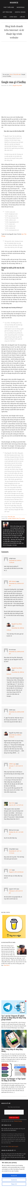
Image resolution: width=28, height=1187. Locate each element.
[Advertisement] (14, 56)
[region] (14, 1173)
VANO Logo (12, 764)
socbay (23, 518)
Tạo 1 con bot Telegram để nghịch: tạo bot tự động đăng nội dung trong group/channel (13, 1017)
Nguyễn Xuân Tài (16, 518)
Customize (14, 1180)
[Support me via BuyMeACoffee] (14, 938)
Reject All (14, 1184)
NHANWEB (14, 2)
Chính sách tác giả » (13, 1146)
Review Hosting (18, 1121)
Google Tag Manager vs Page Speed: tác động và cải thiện (13, 1079)
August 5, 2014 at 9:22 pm (16, 872)
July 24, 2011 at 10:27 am (16, 805)
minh (10, 870)
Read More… (7, 965)
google (10, 518)
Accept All (14, 1175)
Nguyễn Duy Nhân (17, 624)
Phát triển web (11, 516)
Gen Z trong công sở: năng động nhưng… (12, 1050)
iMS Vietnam (12, 581)
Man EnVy (12, 803)
